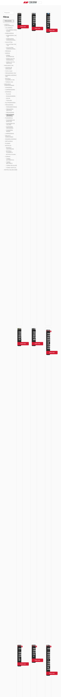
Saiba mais (23, 26)
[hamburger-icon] (40, 2)
